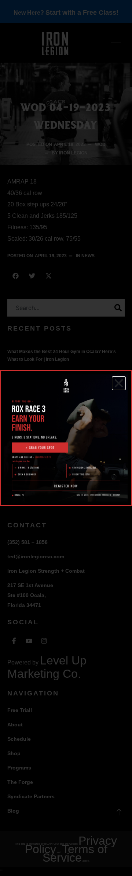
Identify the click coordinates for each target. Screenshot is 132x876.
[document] (66, 438)
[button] (119, 383)
